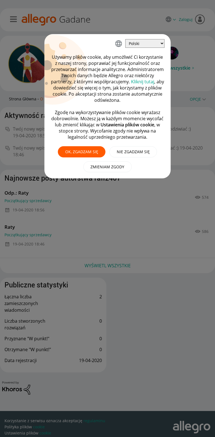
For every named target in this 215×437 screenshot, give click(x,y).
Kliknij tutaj (142, 82)
